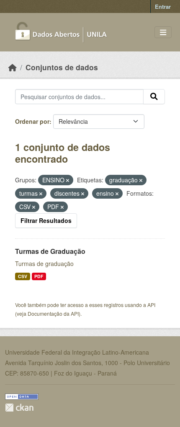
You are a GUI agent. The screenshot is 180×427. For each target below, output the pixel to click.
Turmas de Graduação (50, 251)
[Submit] (154, 96)
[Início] (12, 67)
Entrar (163, 6)
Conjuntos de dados (62, 67)
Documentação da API (53, 313)
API (151, 304)
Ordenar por (32, 121)
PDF (38, 276)
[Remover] (67, 180)
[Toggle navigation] (163, 32)
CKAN (19, 407)
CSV (22, 276)
